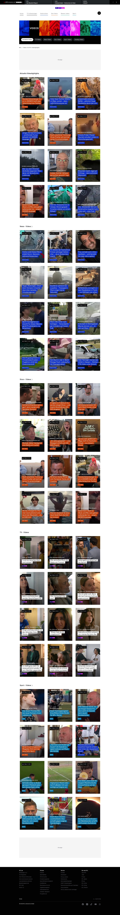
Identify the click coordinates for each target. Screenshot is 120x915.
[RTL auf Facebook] (83, 904)
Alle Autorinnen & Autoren (25, 879)
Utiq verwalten (64, 887)
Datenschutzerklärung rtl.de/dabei (69, 885)
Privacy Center (64, 877)
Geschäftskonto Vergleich (46, 881)
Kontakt (63, 872)
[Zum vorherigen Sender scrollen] (113, 2)
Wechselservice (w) (45, 885)
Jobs (83, 874)
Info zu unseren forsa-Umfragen (69, 889)
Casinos (42, 872)
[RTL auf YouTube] (96, 904)
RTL (20, 47)
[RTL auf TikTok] (91, 904)
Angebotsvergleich (44, 887)
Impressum (63, 874)
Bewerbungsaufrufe (24, 883)
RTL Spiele (84, 879)
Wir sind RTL (85, 870)
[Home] (60, 8)
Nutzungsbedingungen (66, 881)
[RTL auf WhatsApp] (100, 904)
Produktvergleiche (44, 879)
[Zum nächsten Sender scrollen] (116, 2)
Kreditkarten (43, 883)
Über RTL (84, 872)
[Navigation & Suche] (99, 13)
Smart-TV (21, 887)
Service (63, 870)
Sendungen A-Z (23, 872)
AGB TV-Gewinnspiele (66, 883)
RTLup (83, 881)
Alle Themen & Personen (25, 876)
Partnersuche (43, 876)
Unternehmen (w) (44, 889)
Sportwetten (43, 874)
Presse (83, 876)
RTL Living (84, 885)
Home (20, 899)
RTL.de (21, 870)
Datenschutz (64, 879)
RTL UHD (21, 885)
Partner (42, 870)
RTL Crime (84, 883)
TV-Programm (22, 874)
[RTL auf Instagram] (87, 904)
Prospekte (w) (43, 893)
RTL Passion (85, 887)
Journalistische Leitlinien (25, 881)
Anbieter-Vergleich (44, 891)
